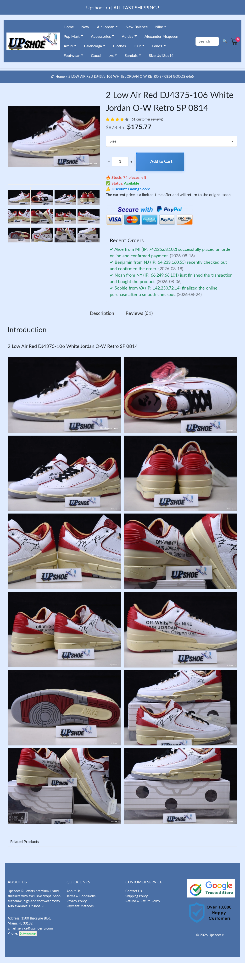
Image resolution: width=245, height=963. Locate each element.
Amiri (68, 46)
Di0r (137, 46)
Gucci (96, 56)
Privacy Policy (77, 901)
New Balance (137, 27)
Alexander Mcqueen (161, 36)
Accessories (101, 36)
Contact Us (133, 891)
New (85, 27)
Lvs (111, 56)
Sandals (131, 56)
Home (69, 27)
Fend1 (157, 46)
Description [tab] (102, 313)
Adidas (127, 36)
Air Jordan (105, 27)
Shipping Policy (136, 896)
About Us (73, 891)
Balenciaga (93, 46)
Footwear (72, 56)
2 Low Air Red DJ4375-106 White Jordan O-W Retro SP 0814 (73, 346)
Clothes (119, 46)
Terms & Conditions (81, 896)
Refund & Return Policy (142, 901)
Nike (159, 27)
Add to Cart (161, 161)
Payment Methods (80, 906)
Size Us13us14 (161, 56)
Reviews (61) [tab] (139, 313)
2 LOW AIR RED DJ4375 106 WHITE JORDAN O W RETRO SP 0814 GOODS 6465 (131, 76)
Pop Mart (72, 36)
